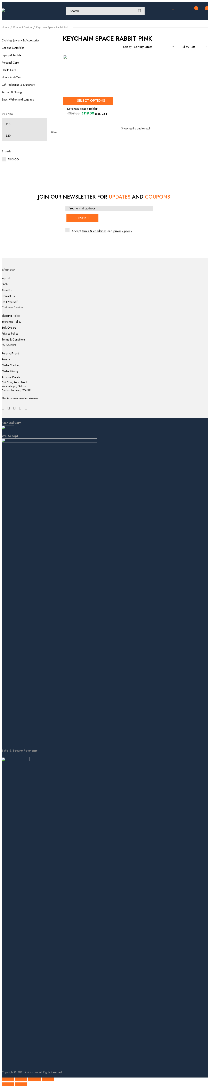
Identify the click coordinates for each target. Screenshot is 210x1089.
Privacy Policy (10, 334)
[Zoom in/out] (8, 1079)
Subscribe (82, 218)
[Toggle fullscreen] (21, 1079)
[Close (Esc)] (48, 1079)
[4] (91, 47)
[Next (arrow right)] (21, 1084)
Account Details (11, 377)
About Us (7, 290)
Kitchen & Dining (12, 92)
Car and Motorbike (13, 48)
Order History (10, 371)
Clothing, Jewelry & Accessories (20, 40)
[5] (84, 47)
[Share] (34, 1079)
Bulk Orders (9, 328)
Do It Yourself (9, 302)
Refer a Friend (10, 353)
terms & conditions (94, 231)
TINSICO (13, 159)
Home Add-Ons (11, 77)
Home (5, 27)
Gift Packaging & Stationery (18, 85)
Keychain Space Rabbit (82, 108)
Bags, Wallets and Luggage (18, 99)
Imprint (6, 278)
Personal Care (10, 63)
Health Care (9, 70)
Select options (91, 100)
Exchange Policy (11, 322)
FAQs (5, 284)
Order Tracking (11, 365)
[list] (110, 47)
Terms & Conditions (13, 340)
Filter (53, 132)
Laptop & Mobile (11, 55)
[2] (104, 47)
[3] (97, 47)
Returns (6, 359)
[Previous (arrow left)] (8, 1084)
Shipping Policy (11, 316)
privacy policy (122, 231)
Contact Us (8, 296)
